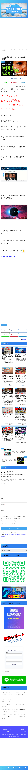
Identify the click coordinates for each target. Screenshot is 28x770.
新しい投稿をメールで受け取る (9, 524)
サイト (2, 510)
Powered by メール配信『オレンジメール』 (13, 666)
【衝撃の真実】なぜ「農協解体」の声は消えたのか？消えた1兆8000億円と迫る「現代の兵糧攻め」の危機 (14, 716)
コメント (3, 483)
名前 (2, 498)
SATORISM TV (8, 256)
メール (3, 504)
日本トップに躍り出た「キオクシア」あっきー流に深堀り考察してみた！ (14, 700)
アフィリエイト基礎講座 (20, 731)
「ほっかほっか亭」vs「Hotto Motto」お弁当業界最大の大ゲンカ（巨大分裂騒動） (13, 710)
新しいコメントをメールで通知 (9, 521)
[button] (25, 672)
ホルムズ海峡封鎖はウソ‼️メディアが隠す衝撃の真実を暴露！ (13, 705)
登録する (14, 664)
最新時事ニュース (7, 729)
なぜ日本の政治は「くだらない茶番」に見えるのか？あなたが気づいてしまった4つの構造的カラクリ (13, 694)
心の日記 (4, 325)
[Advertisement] (14, 33)
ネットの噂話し (20, 729)
